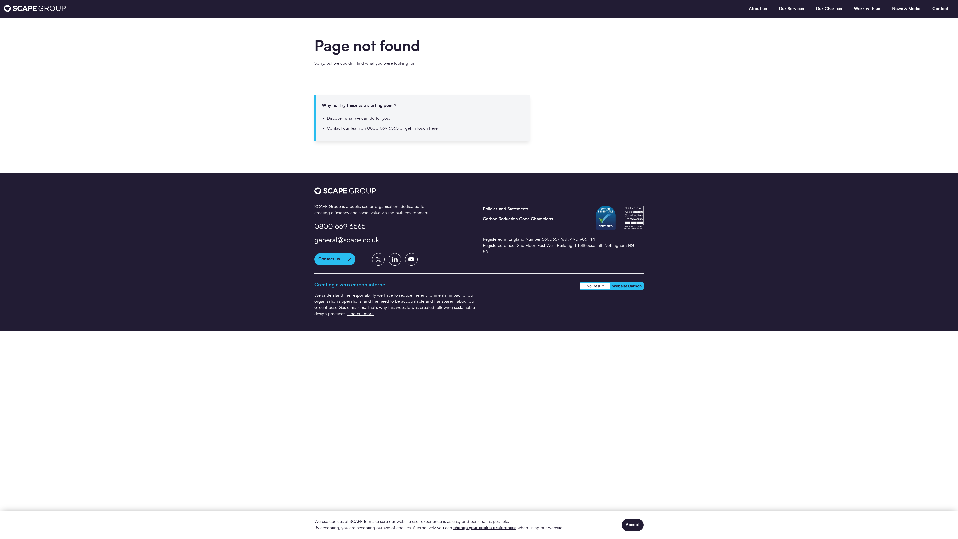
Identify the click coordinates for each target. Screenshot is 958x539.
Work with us (867, 9)
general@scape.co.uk (346, 240)
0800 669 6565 (383, 128)
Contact (940, 9)
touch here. (427, 128)
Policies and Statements (506, 209)
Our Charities (829, 9)
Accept (633, 525)
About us (758, 9)
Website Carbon (627, 286)
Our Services (791, 9)
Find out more (360, 314)
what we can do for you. (367, 118)
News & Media (906, 9)
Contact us (329, 259)
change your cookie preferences (484, 528)
